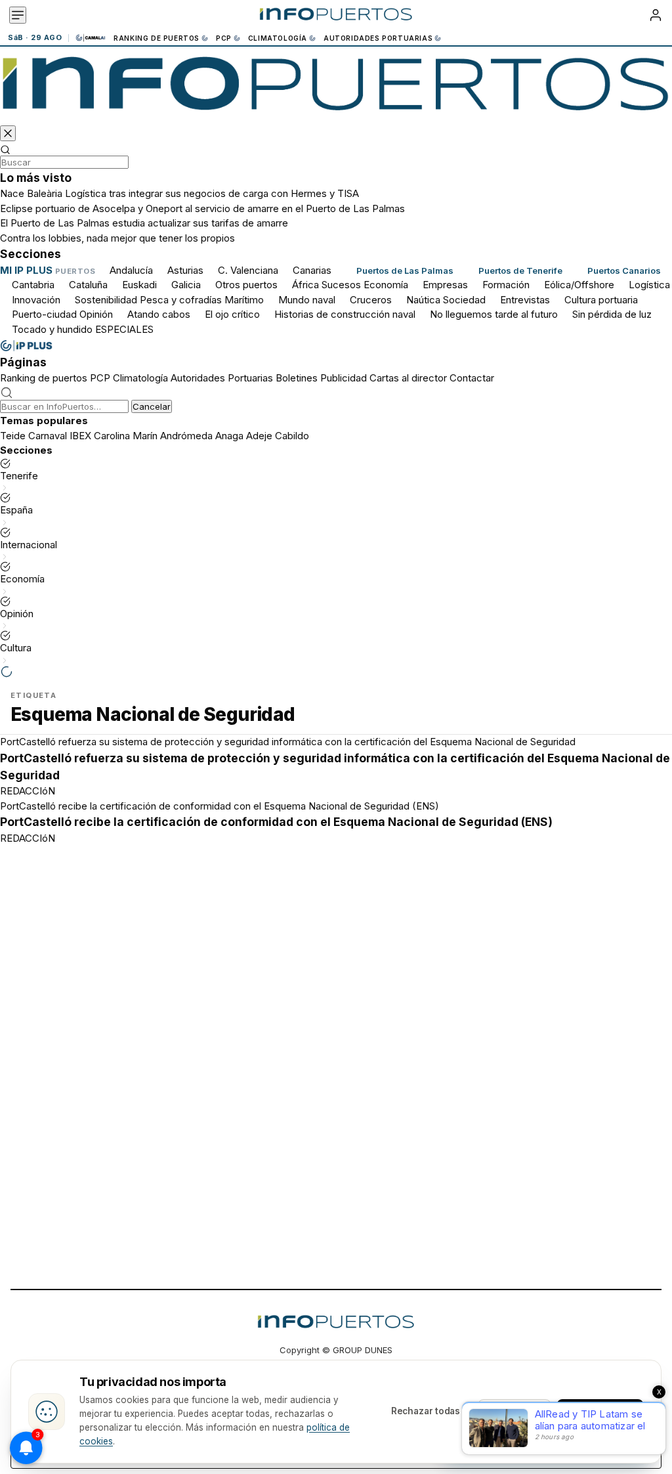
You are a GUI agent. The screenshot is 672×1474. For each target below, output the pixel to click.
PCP (224, 38)
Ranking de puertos (157, 38)
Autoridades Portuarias (378, 38)
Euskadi (139, 284)
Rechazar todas (426, 1411)
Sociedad (464, 299)
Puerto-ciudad (44, 314)
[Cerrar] (8, 133)
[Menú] (17, 15)
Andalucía (131, 270)
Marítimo (244, 299)
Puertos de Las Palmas (404, 270)
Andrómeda (186, 435)
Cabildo (292, 435)
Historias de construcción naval (344, 314)
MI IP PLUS (26, 270)
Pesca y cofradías (181, 299)
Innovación (36, 299)
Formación (506, 284)
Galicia (186, 284)
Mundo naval (306, 299)
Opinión (96, 314)
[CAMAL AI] (91, 38)
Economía (386, 284)
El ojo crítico (232, 314)
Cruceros (371, 299)
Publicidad (343, 378)
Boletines (297, 378)
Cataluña (88, 284)
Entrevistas (525, 299)
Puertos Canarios (624, 270)
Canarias (312, 270)
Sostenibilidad (106, 299)
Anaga (229, 435)
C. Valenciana (248, 270)
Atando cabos (158, 314)
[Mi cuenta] (655, 15)
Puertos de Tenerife (520, 270)
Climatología (277, 38)
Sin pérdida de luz (612, 314)
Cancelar (152, 406)
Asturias (185, 270)
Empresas (445, 284)
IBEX (80, 435)
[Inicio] (335, 15)
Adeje (259, 435)
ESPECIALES (124, 329)
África (305, 284)
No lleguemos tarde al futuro (494, 314)
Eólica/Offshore (579, 284)
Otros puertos (246, 284)
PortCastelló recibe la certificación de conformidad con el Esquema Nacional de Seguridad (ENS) (219, 806)
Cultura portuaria (601, 299)
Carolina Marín (126, 435)
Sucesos (341, 284)
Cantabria (33, 284)
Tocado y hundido (52, 329)
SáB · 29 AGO (35, 37)
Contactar (472, 378)
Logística (649, 284)
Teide (13, 435)
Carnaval (47, 435)
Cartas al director (408, 378)
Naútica (423, 299)
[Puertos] (336, 88)
